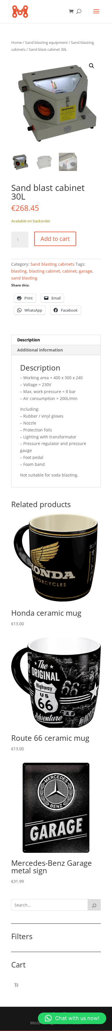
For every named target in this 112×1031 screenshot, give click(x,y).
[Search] (94, 905)
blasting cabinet (44, 271)
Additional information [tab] (40, 350)
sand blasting (24, 278)
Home (16, 42)
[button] (91, 66)
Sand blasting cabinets (52, 264)
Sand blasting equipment (46, 42)
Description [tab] (28, 340)
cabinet (69, 271)
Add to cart (55, 239)
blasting (19, 271)
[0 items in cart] (16, 985)
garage (85, 271)
